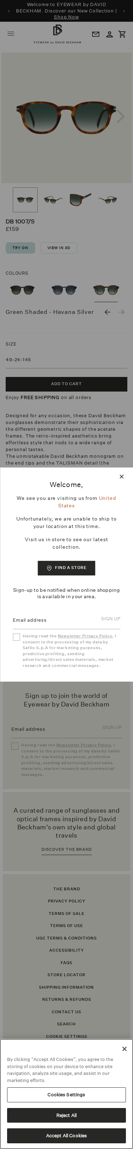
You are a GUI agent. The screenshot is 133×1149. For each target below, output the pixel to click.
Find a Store (71, 567)
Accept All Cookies (66, 1136)
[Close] (124, 1049)
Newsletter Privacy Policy (85, 636)
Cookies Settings (66, 1095)
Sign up (110, 619)
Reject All (66, 1115)
